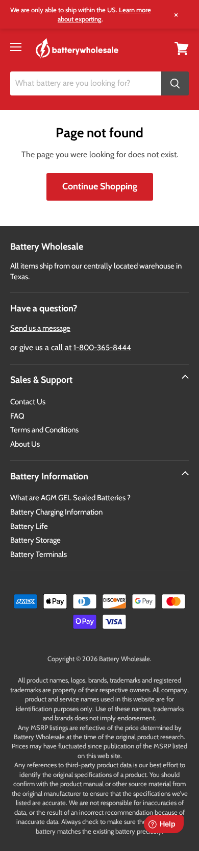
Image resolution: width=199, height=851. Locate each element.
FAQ (17, 416)
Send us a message (40, 328)
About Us (25, 444)
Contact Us (27, 401)
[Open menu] (15, 47)
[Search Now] (175, 83)
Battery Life (29, 526)
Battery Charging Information (56, 512)
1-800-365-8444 (102, 347)
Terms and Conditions (44, 429)
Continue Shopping (99, 186)
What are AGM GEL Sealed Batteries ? (70, 497)
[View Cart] (182, 48)
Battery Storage (35, 540)
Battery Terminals (38, 554)
